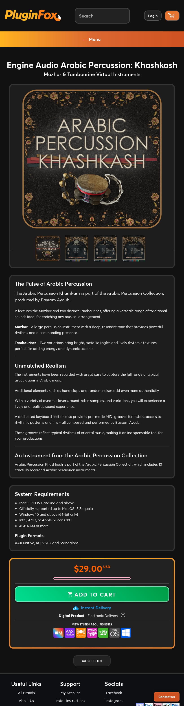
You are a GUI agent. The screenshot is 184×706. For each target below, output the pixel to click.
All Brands (26, 692)
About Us (26, 700)
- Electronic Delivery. (89, 615)
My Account (70, 692)
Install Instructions (70, 700)
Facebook (114, 692)
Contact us (166, 697)
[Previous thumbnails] (11, 248)
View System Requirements (92, 624)
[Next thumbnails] (172, 248)
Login (153, 15)
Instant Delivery (95, 607)
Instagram (114, 700)
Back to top (92, 660)
